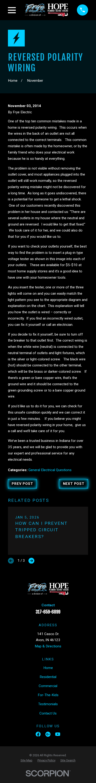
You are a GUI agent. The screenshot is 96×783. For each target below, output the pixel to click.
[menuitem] (26, 760)
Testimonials (48, 704)
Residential (48, 677)
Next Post (73, 484)
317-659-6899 (48, 612)
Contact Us (48, 713)
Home (48, 668)
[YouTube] (57, 734)
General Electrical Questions (50, 470)
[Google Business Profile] (47, 734)
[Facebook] (38, 734)
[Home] (46, 9)
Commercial (48, 686)
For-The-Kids (48, 695)
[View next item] (31, 561)
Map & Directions (48, 646)
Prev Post (22, 484)
